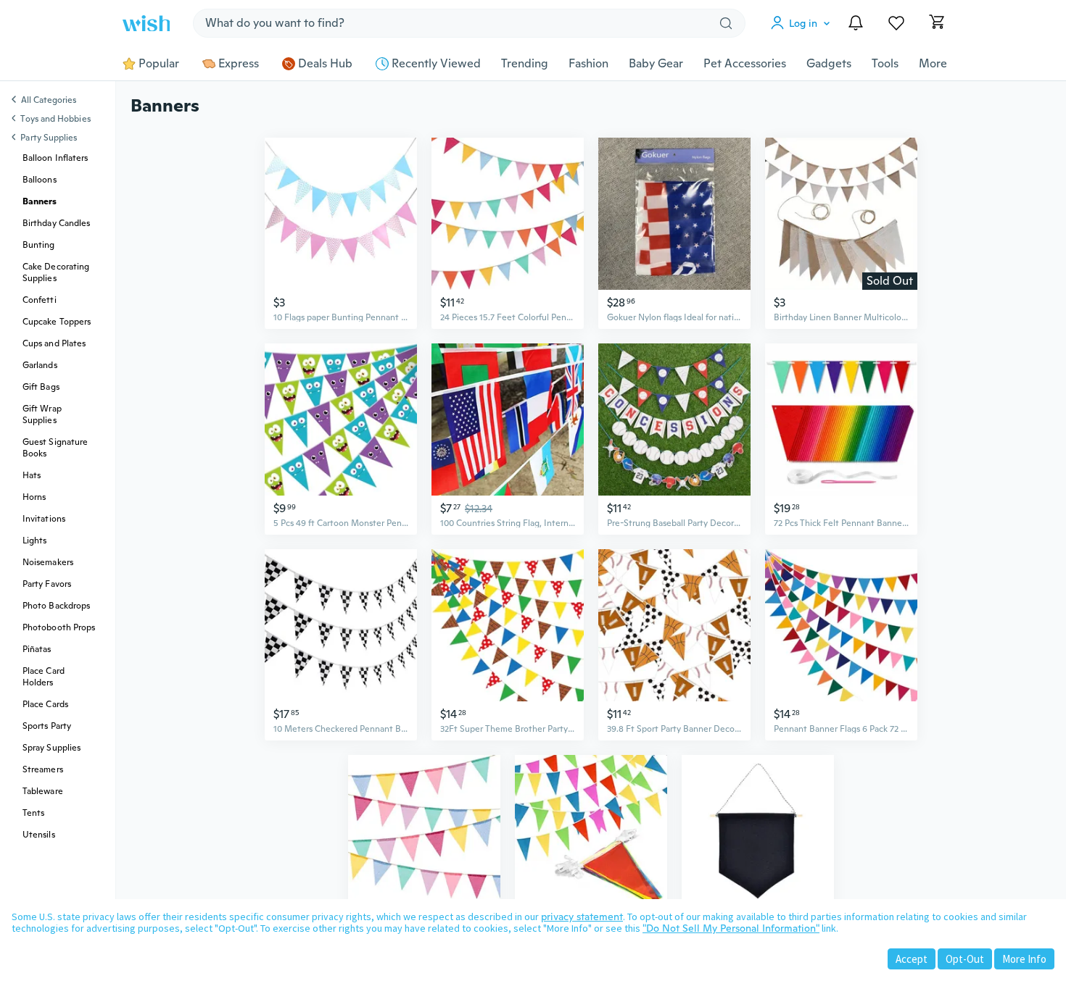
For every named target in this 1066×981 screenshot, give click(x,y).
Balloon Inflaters (55, 158)
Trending (524, 64)
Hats (31, 475)
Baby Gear (656, 64)
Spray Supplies (51, 748)
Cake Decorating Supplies (55, 272)
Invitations (43, 519)
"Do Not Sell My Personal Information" (731, 928)
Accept (911, 959)
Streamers (42, 769)
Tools (885, 64)
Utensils (38, 834)
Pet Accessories (744, 64)
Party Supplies (48, 137)
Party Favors (46, 584)
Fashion (588, 64)
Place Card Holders (43, 676)
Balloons (39, 179)
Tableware (42, 791)
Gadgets (828, 64)
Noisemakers (47, 562)
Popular (159, 64)
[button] (803, 23)
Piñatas (36, 649)
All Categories (48, 101)
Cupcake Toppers (56, 321)
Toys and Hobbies (55, 119)
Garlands (39, 365)
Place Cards (45, 704)
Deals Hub (325, 64)
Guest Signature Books (55, 447)
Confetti (39, 300)
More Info (1024, 959)
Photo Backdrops (56, 605)
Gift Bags (40, 387)
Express (238, 64)
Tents (33, 813)
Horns (34, 497)
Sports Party (46, 726)
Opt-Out (965, 959)
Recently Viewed (436, 64)
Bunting (38, 245)
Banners (39, 201)
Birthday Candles (56, 223)
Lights (34, 540)
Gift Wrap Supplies (42, 414)
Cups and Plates (54, 343)
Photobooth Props (58, 627)
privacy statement (582, 916)
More (933, 64)
